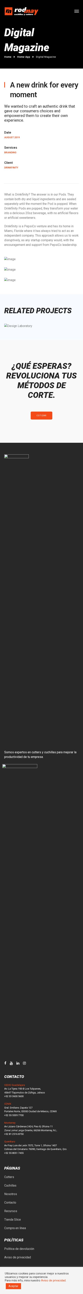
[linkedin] (17, 1063)
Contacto (10, 1202)
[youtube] (11, 1063)
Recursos (10, 1211)
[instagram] (24, 1063)
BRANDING (10, 152)
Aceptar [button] (13, 1286)
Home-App (23, 56)
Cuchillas (10, 1185)
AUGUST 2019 (12, 137)
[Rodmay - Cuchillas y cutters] (21, 11)
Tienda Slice (12, 1219)
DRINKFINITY (11, 167)
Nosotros (10, 1194)
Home (7, 56)
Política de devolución (19, 1249)
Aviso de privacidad (17, 1257)
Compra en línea (15, 1228)
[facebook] (5, 1063)
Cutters (9, 1177)
